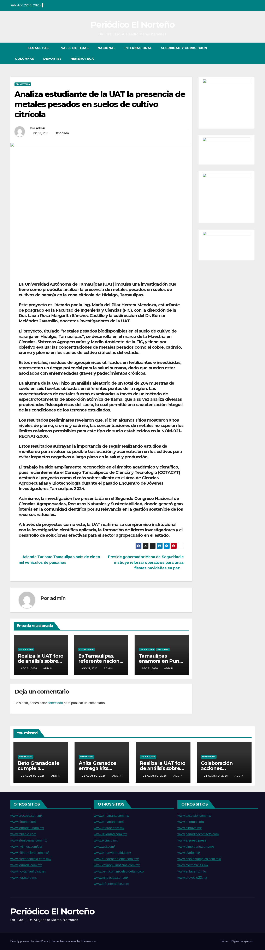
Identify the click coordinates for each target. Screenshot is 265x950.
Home (224, 941)
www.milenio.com (23, 834)
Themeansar (88, 941)
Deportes (52, 59)
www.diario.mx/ (188, 853)
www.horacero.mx (23, 877)
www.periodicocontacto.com (198, 834)
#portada (62, 133)
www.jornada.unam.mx (27, 828)
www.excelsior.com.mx (194, 815)
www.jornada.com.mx (26, 865)
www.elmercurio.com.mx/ (195, 846)
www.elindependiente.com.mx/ (116, 859)
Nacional (106, 48)
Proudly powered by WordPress (29, 941)
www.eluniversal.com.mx (28, 840)
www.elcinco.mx (106, 840)
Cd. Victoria (23, 84)
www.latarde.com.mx (109, 828)
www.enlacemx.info (191, 871)
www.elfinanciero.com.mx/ (29, 853)
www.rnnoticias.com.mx (111, 877)
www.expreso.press (191, 840)
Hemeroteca (82, 59)
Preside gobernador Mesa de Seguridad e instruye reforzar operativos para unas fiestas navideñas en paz (146, 562)
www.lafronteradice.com (111, 884)
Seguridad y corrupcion (184, 48)
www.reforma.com (190, 822)
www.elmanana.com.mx (111, 815)
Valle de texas (75, 48)
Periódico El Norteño (132, 24)
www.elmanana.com (109, 822)
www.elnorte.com (23, 822)
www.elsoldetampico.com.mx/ (199, 859)
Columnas (24, 59)
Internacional (138, 48)
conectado (55, 703)
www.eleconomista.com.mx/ (30, 859)
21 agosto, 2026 (33, 775)
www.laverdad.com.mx (110, 834)
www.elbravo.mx (189, 828)
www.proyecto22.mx (192, 877)
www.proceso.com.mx (26, 815)
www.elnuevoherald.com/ (112, 853)
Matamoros (25, 757)
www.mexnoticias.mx (192, 865)
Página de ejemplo (242, 941)
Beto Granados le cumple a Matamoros (38, 768)
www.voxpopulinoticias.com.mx (117, 865)
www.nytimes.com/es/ (26, 846)
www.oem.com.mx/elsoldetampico (119, 871)
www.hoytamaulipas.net (27, 871)
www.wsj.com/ (104, 846)
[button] (244, 53)
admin (40, 128)
